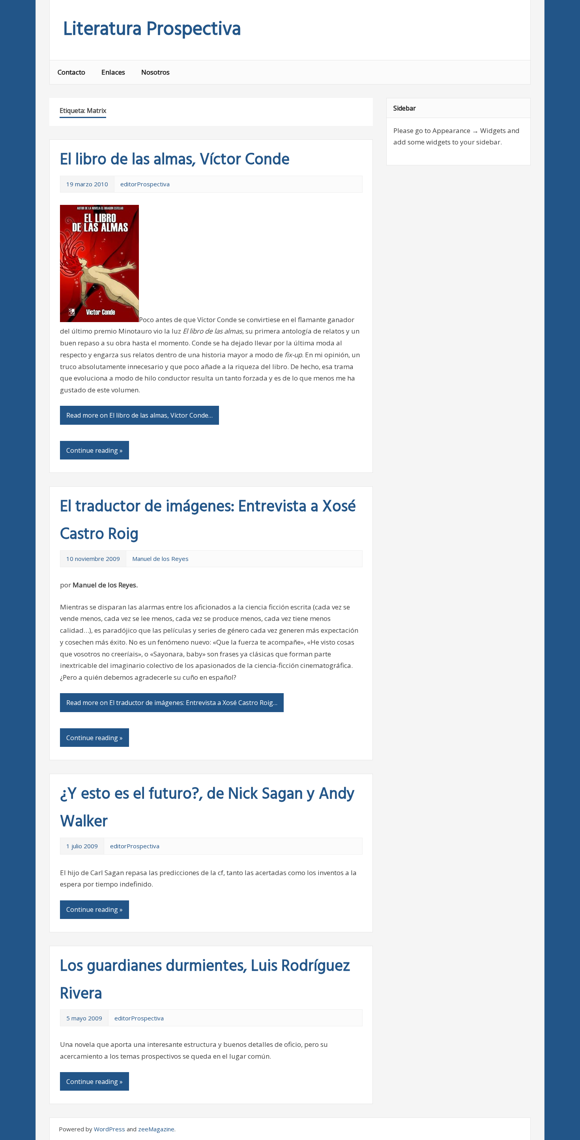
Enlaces (113, 72)
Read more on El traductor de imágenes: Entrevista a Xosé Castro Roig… (171, 702)
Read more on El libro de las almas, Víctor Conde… (139, 415)
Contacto (71, 72)
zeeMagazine (156, 1129)
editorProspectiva (145, 184)
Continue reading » (94, 450)
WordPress (109, 1129)
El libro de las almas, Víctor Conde (175, 160)
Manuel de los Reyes (160, 558)
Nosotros (155, 72)
